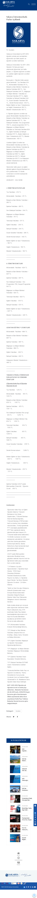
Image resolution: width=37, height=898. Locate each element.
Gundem (11, 50)
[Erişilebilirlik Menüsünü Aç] (34, 895)
